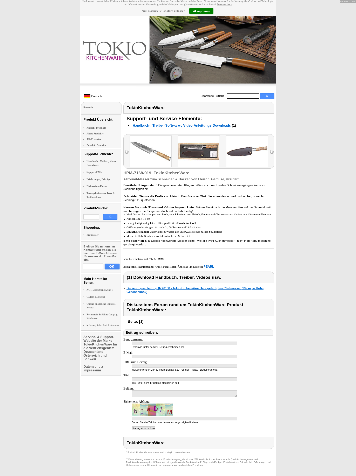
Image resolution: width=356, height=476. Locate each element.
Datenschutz (224, 4)
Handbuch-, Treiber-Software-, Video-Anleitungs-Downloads (182, 125)
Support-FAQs (94, 172)
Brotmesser (92, 234)
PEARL (209, 266)
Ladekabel (96, 296)
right (272, 152)
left (127, 152)
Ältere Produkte (95, 133)
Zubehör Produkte (96, 145)
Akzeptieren (201, 11)
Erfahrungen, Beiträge (98, 179)
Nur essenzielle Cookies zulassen (163, 11)
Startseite (207, 95)
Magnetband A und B (100, 289)
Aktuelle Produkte (96, 127)
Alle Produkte (94, 139)
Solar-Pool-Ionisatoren (103, 325)
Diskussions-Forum (97, 186)
